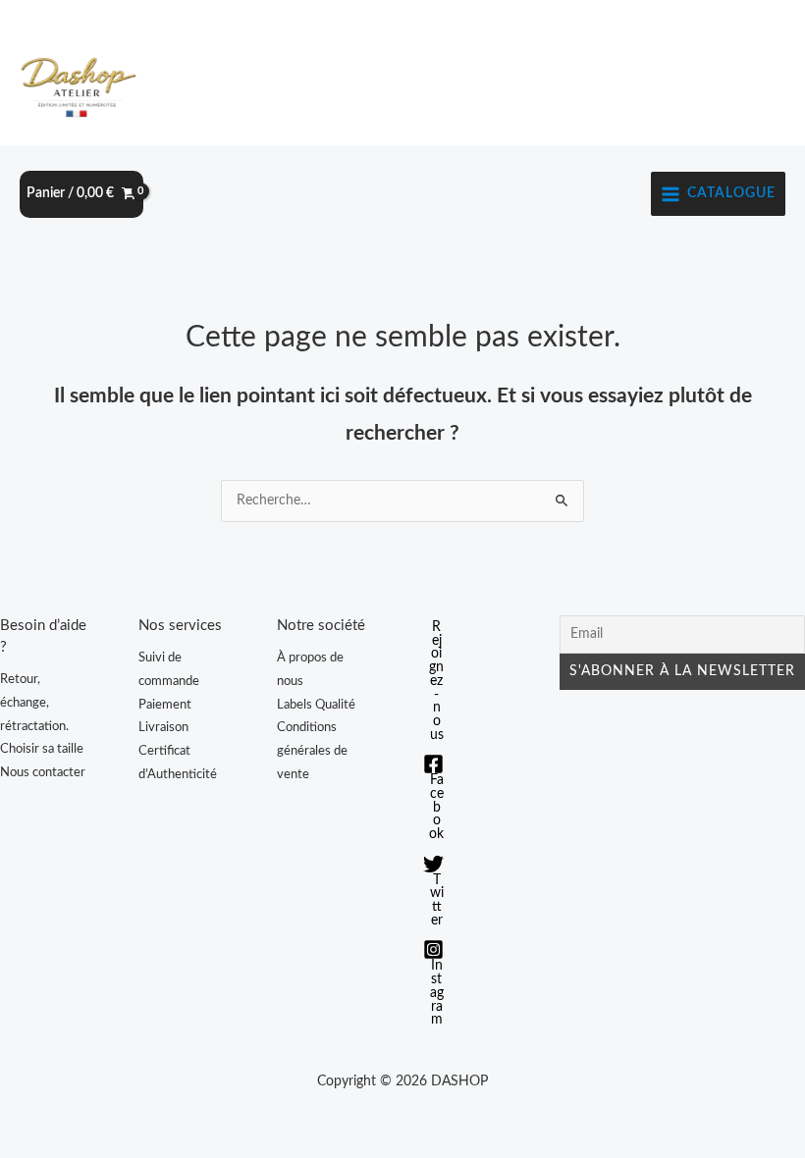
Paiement (164, 705)
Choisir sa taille (41, 749)
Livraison (163, 727)
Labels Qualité (316, 705)
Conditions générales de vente (312, 750)
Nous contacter (42, 772)
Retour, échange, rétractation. (34, 702)
